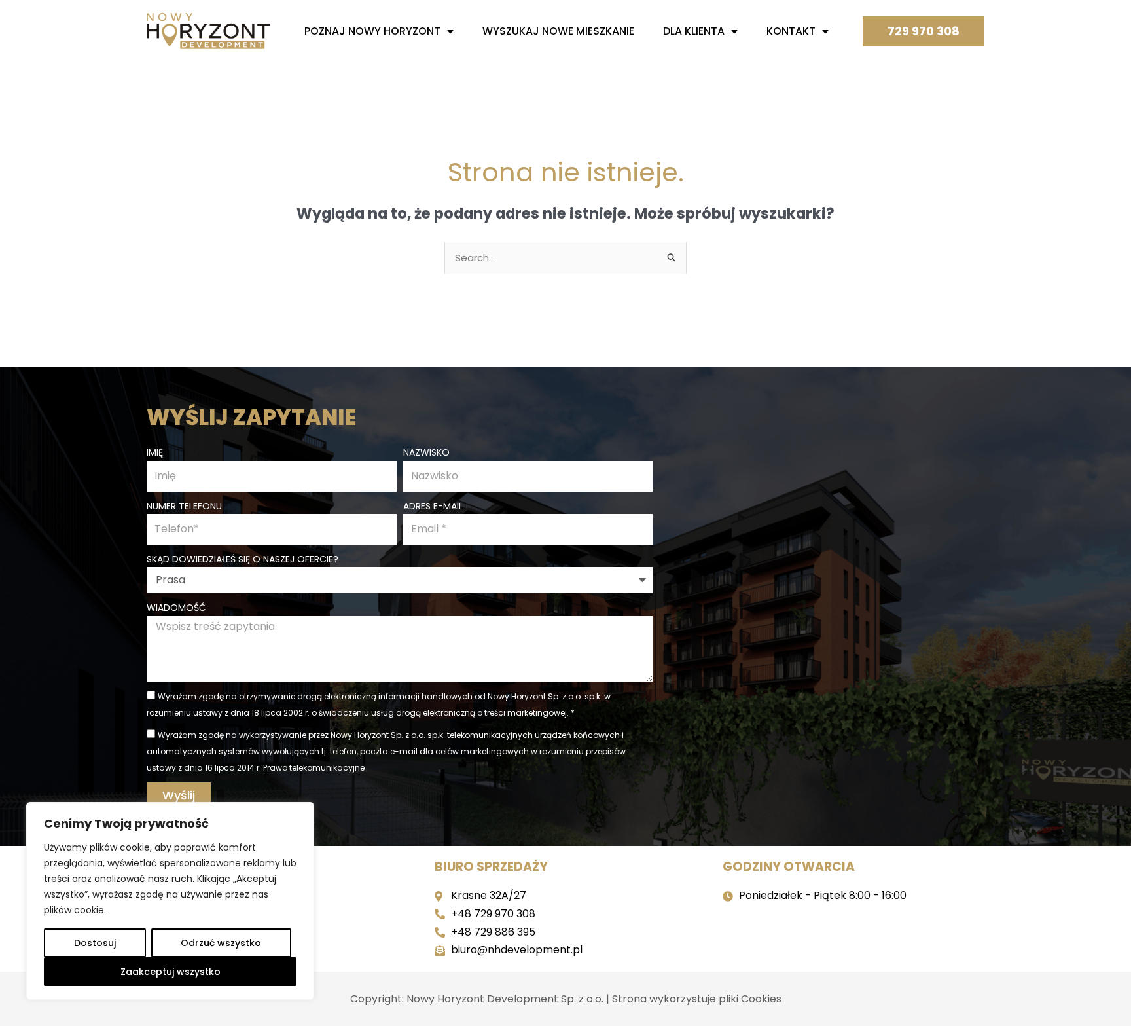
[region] (170, 901)
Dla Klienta (694, 31)
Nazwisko (426, 452)
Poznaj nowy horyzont (372, 31)
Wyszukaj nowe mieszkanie (558, 31)
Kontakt (791, 31)
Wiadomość (176, 607)
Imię (155, 452)
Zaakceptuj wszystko (170, 971)
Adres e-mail (433, 506)
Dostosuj (95, 942)
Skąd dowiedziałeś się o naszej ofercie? (242, 559)
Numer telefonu (184, 506)
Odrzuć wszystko (221, 942)
